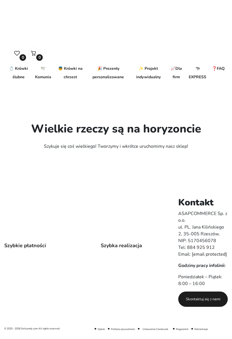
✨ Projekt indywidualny (148, 73)
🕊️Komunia (43, 73)
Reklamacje (201, 329)
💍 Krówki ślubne (18, 73)
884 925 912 (201, 247)
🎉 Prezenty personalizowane (108, 73)
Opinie (101, 329)
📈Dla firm (176, 73)
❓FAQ (218, 68)
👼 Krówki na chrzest (70, 73)
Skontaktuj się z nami (203, 299)
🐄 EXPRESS (197, 73)
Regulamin (182, 329)
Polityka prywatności (123, 329)
